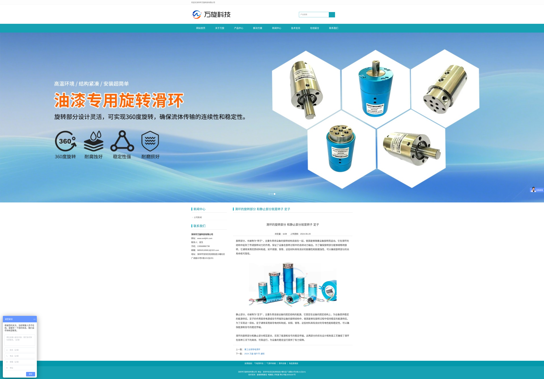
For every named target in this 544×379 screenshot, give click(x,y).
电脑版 (270, 375)
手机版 (276, 375)
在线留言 (314, 28)
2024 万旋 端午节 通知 (254, 354)
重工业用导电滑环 (252, 349)
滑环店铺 (282, 363)
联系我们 (333, 28)
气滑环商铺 (271, 363)
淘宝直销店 (293, 363)
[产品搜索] (332, 14)
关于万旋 (219, 28)
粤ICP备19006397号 (288, 375)
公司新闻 (198, 217)
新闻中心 (276, 28)
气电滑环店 (259, 363)
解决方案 (257, 28)
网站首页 (200, 28)
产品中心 (238, 28)
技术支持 (295, 28)
